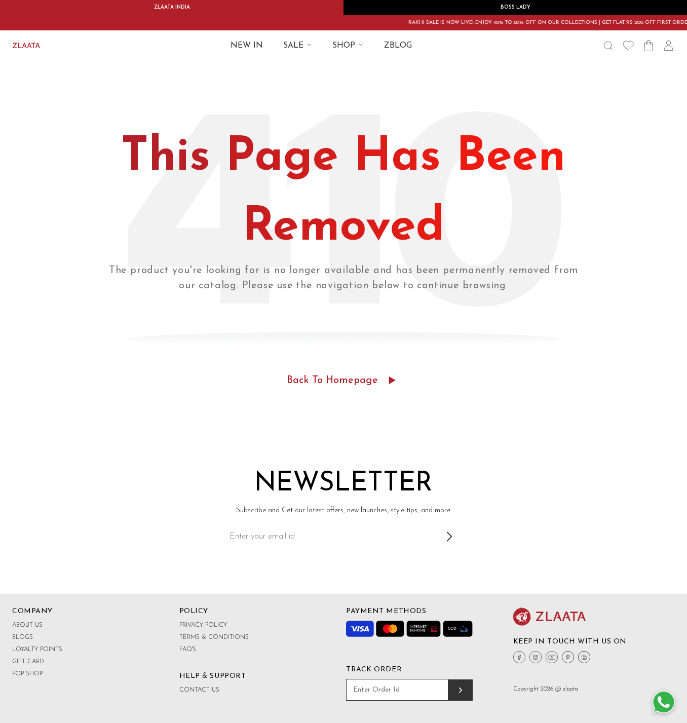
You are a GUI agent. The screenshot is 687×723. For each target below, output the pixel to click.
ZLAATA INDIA (172, 7)
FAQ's (187, 649)
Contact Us (199, 690)
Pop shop (27, 674)
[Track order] (460, 690)
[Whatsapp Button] (663, 703)
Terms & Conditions (214, 637)
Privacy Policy (203, 625)
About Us (27, 625)
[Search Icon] (608, 46)
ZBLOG (398, 46)
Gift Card (28, 662)
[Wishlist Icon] (628, 46)
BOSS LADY (515, 7)
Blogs (22, 637)
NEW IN (247, 46)
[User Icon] (669, 46)
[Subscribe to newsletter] (449, 536)
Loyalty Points (37, 649)
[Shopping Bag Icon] (648, 46)
